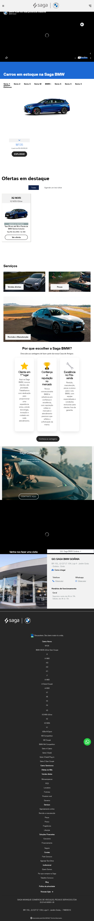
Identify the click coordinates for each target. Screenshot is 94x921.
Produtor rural (47, 796)
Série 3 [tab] (78, 63)
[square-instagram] (47, 630)
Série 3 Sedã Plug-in (47, 757)
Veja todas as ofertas (15, 240)
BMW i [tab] (48, 63)
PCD (47, 783)
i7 (47, 675)
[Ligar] (90, 5)
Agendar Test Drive (47, 861)
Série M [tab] (37, 63)
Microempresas (47, 779)
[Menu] (3, 6)
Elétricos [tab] (8, 66)
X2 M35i (47, 723)
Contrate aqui (28, 480)
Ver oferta (16, 221)
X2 (47, 719)
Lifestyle (47, 830)
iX (47, 654)
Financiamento (47, 843)
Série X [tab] (27, 63)
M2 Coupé (47, 740)
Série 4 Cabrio (47, 748)
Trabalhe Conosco (47, 878)
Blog (47, 882)
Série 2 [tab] (17, 63)
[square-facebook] (41, 630)
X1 (47, 727)
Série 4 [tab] (68, 63)
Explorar (19, 133)
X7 (47, 692)
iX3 (47, 663)
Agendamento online (47, 809)
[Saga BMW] (46, 5)
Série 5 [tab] (58, 63)
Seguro (47, 848)
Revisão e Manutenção (18, 320)
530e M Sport (47, 732)
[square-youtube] (52, 630)
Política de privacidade (47, 886)
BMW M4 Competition (47, 744)
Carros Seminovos (47, 765)
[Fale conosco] (87, 742)
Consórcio (47, 839)
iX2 (47, 667)
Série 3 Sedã (47, 753)
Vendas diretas (14, 270)
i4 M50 (47, 688)
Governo (47, 800)
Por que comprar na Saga (47, 874)
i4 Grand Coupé (47, 684)
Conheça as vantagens (48, 422)
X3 (47, 710)
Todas (33, 166)
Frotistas (47, 792)
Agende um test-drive (53, 166)
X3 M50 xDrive (47, 715)
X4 (47, 705)
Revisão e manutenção (47, 813)
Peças (59, 270)
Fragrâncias (47, 826)
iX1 (47, 671)
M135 (47, 646)
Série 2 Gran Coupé (47, 761)
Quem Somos (47, 869)
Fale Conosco (47, 857)
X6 (47, 697)
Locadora (47, 788)
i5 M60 (47, 680)
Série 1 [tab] (7, 63)
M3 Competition (47, 736)
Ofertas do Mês (47, 770)
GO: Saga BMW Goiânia (70, 535)
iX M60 (47, 658)
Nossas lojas (46, 891)
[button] (90, 32)
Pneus (47, 822)
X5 (47, 701)
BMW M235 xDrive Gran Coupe (47, 650)
